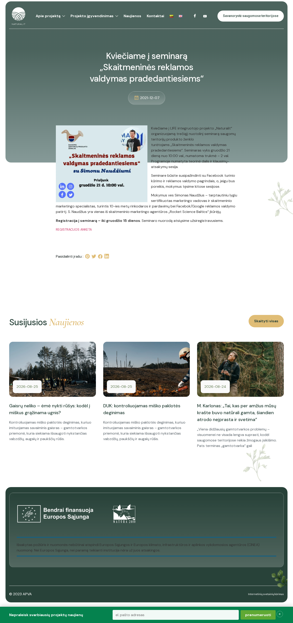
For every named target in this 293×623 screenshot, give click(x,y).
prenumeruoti (258, 614)
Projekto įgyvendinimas (92, 16)
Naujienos (132, 16)
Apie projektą (48, 16)
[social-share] (87, 256)
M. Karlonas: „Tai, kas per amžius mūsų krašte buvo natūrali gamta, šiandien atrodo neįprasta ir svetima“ (236, 412)
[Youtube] (205, 16)
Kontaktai (155, 16)
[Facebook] (195, 16)
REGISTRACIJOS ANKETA (74, 229)
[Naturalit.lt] (18, 16)
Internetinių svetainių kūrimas (266, 594)
